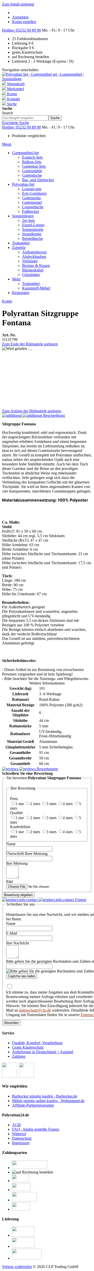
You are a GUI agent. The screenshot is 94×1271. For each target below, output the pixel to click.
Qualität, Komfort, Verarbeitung (37, 1043)
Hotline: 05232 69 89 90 (21, 30)
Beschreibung (53, 415)
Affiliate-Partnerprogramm (33, 1105)
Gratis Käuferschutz (28, 1047)
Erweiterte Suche (15, 123)
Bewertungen (47, 769)
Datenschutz (22, 1138)
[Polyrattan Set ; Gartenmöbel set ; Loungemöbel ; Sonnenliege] (47, 79)
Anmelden (20, 17)
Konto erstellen (24, 22)
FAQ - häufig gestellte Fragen (35, 1129)
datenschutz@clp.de (35, 1010)
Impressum (20, 1143)
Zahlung (18, 1056)
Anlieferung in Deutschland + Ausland (42, 1052)
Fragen (80, 900)
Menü (6, 144)
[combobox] (25, 118)
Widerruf (19, 1134)
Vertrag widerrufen (17, 1266)
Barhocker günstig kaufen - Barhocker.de (44, 1096)
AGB (16, 1125)
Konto (7, 301)
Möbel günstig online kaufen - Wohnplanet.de (48, 1101)
